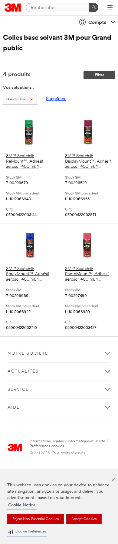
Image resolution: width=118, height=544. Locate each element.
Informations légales (47, 441)
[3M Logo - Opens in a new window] (13, 7)
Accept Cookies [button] (84, 519)
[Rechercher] (93, 7)
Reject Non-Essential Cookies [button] (35, 519)
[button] (27, 532)
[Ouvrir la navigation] (110, 7)
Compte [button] (97, 22)
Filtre (99, 75)
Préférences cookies (47, 446)
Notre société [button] (28, 353)
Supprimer (56, 99)
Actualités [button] (23, 371)
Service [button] (18, 389)
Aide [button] (14, 407)
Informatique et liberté (86, 441)
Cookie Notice (22, 505)
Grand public (16, 99)
